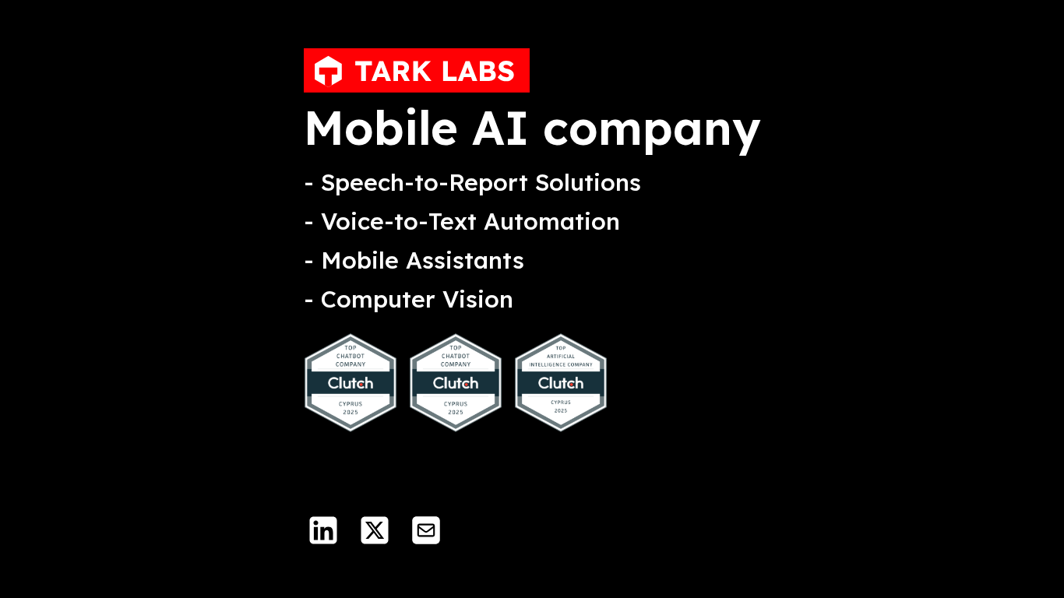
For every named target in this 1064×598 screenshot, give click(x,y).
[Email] (426, 530)
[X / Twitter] (374, 530)
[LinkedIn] (323, 530)
